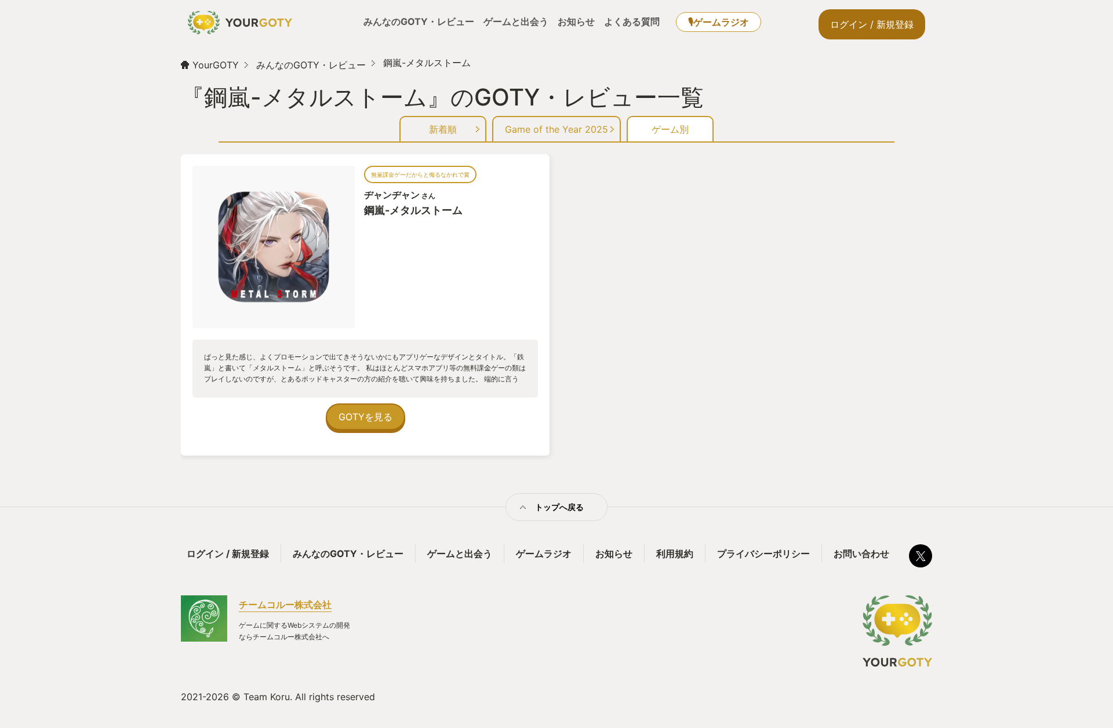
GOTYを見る (365, 417)
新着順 (443, 129)
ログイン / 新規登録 (872, 24)
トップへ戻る (559, 507)
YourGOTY (215, 65)
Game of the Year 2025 (556, 129)
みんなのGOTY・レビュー (418, 21)
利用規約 (674, 553)
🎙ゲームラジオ (718, 22)
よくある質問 (632, 21)
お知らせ (576, 21)
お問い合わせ (861, 553)
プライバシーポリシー (763, 553)
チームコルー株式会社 (285, 604)
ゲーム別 (670, 129)
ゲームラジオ (544, 553)
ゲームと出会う (515, 21)
